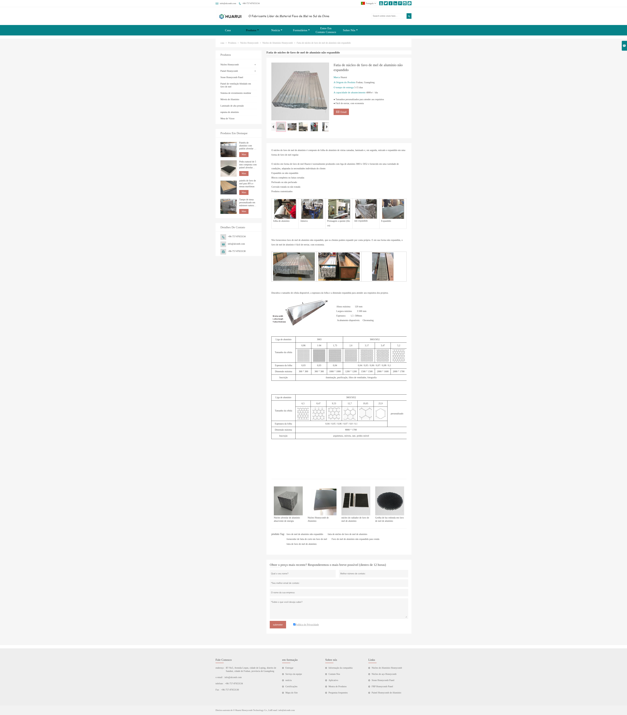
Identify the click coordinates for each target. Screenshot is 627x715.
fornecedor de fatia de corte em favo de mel (307, 539)
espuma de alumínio (229, 112)
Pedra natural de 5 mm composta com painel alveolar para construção (248, 164)
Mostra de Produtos (337, 686)
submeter (278, 624)
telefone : (220, 683)
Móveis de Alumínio (229, 99)
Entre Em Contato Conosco (326, 30)
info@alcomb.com (228, 3)
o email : (220, 677)
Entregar (289, 668)
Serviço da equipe (293, 674)
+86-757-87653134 (251, 3)
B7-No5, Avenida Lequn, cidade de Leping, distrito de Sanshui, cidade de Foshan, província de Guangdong (251, 669)
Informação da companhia (341, 668)
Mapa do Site (291, 692)
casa (222, 43)
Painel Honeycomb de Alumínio (386, 692)
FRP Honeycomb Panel (382, 686)
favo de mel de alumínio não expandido (305, 534)
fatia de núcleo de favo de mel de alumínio (347, 534)
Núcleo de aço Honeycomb (384, 674)
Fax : (218, 690)
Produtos (251, 30)
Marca (337, 77)
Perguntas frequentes (338, 692)
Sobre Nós (349, 30)
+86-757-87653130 (237, 251)
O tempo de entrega (344, 87)
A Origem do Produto (345, 82)
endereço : (220, 668)
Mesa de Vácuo (227, 118)
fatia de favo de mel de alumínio (302, 544)
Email (341, 111)
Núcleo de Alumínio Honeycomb (277, 43)
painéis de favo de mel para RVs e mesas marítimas (247, 183)
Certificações (291, 686)
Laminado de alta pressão (232, 106)
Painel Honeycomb (229, 71)
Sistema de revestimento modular (235, 93)
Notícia (275, 30)
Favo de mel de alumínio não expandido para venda (355, 539)
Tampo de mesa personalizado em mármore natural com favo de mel (247, 202)
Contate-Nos (334, 674)
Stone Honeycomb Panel (231, 77)
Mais (244, 154)
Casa (228, 30)
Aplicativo (333, 680)
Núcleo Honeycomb (249, 43)
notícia (288, 680)
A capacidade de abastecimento (350, 92)
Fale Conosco (224, 659)
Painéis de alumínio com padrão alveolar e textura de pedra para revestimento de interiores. (247, 145)
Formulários (300, 30)
